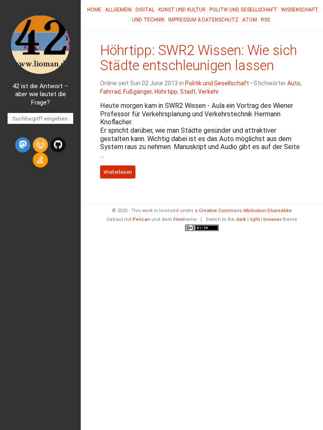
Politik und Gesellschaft (243, 10)
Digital (144, 10)
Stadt (188, 91)
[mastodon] (22, 144)
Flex (177, 219)
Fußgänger (137, 91)
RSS (265, 20)
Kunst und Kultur (182, 10)
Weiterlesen (117, 172)
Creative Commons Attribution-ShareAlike (245, 210)
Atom (249, 20)
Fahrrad (110, 91)
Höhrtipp (165, 91)
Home (94, 10)
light (254, 219)
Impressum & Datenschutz (203, 20)
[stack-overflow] (40, 160)
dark (241, 219)
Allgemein (118, 10)
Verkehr (208, 91)
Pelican (141, 219)
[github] (58, 144)
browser (272, 219)
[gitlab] (40, 144)
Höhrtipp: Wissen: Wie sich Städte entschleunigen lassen (198, 57)
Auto (293, 83)
